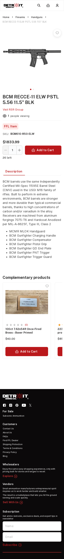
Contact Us (8, 428)
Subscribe (10, 545)
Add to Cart (45, 150)
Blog (5, 456)
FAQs (5, 436)
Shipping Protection (12, 444)
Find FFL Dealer (10, 440)
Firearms (20, 17)
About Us (7, 432)
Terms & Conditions (12, 448)
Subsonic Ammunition (13, 416)
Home (6, 17)
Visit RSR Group (13, 109)
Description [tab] (13, 171)
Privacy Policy (10, 452)
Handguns (37, 17)
